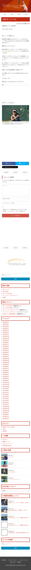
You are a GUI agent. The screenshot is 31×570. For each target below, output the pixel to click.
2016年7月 (6, 416)
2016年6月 (6, 418)
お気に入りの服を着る (9, 314)
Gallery (19, 14)
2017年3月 (6, 400)
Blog (5, 14)
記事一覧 (15, 172)
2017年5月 (6, 396)
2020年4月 (6, 330)
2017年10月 (6, 386)
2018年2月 (6, 378)
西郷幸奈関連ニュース (11, 496)
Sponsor (26, 14)
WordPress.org (7, 445)
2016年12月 (6, 406)
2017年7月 (6, 392)
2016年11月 (6, 408)
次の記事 (24, 172)
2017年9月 (6, 388)
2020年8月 (6, 326)
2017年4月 (6, 398)
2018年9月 (6, 364)
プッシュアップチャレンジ (10, 295)
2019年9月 (6, 340)
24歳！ (5, 297)
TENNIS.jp (4, 560)
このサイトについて (23, 560)
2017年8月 (6, 390)
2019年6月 (6, 346)
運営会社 (19, 562)
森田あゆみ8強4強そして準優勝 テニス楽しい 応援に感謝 (19, 509)
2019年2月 (6, 354)
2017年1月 (6, 404)
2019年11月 (6, 336)
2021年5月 (6, 322)
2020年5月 (6, 328)
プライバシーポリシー (12, 560)
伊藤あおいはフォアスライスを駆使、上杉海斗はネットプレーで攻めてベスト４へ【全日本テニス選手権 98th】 (19, 502)
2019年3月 (6, 352)
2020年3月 (6, 332)
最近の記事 (7, 450)
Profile (12, 14)
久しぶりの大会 (7, 293)
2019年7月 (6, 344)
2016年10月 (6, 410)
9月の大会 (5, 291)
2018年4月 (6, 374)
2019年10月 (6, 338)
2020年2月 (6, 334)
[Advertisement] (15, 144)
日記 (4, 429)
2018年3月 (6, 376)
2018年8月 (6, 366)
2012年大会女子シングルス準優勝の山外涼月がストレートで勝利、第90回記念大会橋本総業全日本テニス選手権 (19, 524)
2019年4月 (6, 350)
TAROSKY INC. (12, 565)
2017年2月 (6, 402)
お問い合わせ (12, 562)
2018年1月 (6, 380)
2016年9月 (6, 412)
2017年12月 (6, 382)
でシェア (9, 163)
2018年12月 (6, 358)
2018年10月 (6, 362)
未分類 (28, 23)
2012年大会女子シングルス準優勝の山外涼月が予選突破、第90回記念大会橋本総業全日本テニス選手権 (19, 517)
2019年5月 (6, 348)
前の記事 (6, 172)
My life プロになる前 (8, 427)
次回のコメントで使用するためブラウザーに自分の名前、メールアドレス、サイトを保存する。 (15, 210)
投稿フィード (6, 441)
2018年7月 (6, 368)
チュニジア (6, 289)
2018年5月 (6, 372)
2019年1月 (6, 356)
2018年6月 (6, 370)
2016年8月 (6, 414)
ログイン (5, 439)
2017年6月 (6, 394)
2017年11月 (6, 384)
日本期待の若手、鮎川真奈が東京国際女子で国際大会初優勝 (19, 532)
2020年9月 (6, 324)
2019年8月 (6, 342)
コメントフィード (8, 443)
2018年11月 (6, 360)
